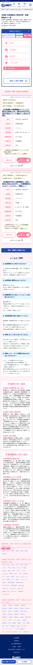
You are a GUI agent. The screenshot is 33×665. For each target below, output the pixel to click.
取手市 (13, 570)
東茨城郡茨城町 (11, 582)
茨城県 (3, 550)
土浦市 (12, 564)
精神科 (28, 623)
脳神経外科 (4, 617)
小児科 (23, 623)
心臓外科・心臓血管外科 (25, 617)
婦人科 (7, 626)
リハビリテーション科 (7, 628)
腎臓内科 (11, 608)
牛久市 (18, 570)
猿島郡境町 (20, 591)
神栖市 (8, 579)
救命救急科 (4, 623)
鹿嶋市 (11, 573)
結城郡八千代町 (5, 591)
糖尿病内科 (4, 608)
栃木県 (8, 550)
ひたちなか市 (5, 573)
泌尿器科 (25, 620)
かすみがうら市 (23, 576)
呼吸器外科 (16, 614)
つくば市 (23, 570)
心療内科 (10, 611)
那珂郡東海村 (14, 585)
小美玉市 (4, 582)
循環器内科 (23, 605)
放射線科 (14, 623)
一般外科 (4, 614)
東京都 (26, 550)
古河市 (17, 564)
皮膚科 (18, 626)
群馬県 (12, 550)
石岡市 (21, 564)
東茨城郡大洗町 (19, 582)
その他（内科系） (24, 611)
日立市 (8, 564)
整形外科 (23, 614)
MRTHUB (16, 652)
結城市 (26, 564)
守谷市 (20, 573)
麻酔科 (19, 623)
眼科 (10, 623)
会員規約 (16, 640)
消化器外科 (10, 614)
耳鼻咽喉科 (12, 626)
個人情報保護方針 (16, 643)
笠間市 (9, 570)
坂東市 (12, 576)
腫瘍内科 (4, 611)
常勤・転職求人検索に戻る (16, 250)
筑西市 (8, 576)
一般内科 (4, 605)
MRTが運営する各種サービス (16, 649)
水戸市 (3, 564)
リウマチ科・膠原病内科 (19, 628)
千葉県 (21, 550)
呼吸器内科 (16, 605)
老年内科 (27, 608)
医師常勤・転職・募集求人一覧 (17, 9)
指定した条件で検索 (16, 81)
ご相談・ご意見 (16, 646)
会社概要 (16, 638)
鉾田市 (17, 579)
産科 (3, 626)
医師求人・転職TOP (5, 9)
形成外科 (11, 617)
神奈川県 (4, 553)
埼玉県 (17, 550)
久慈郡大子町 (21, 585)
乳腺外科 (16, 617)
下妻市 (9, 567)
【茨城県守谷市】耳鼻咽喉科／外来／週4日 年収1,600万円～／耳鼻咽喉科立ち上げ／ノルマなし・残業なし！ (16, 184)
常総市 (13, 567)
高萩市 (24, 567)
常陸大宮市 (25, 573)
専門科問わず (26, 631)
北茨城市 (4, 570)
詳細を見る (9, 160)
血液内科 (16, 608)
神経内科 (22, 608)
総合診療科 (15, 611)
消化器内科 (10, 605)
